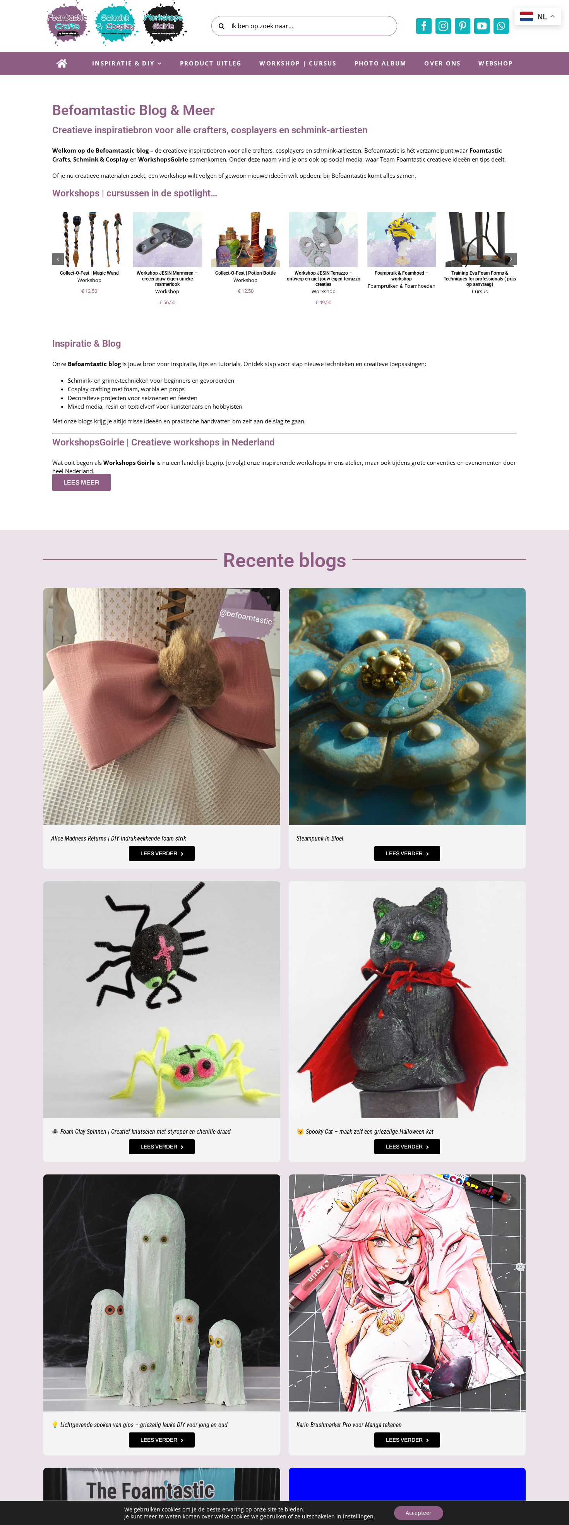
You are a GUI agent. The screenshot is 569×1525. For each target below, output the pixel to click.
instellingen (358, 1516)
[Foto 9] (161, 591)
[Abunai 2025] (161, 1470)
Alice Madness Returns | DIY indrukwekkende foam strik (118, 838)
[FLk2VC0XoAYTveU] (407, 1177)
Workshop (89, 280)
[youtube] (482, 26)
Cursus (480, 291)
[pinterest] (462, 26)
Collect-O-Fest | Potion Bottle (245, 273)
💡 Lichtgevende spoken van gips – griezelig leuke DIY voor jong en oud (139, 1425)
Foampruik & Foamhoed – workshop (401, 275)
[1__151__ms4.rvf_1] (407, 884)
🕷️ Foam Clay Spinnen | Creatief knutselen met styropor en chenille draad (141, 1131)
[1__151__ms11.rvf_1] (161, 884)
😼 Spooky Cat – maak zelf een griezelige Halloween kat (365, 1131)
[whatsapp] (501, 26)
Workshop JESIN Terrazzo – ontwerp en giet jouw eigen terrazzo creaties (323, 278)
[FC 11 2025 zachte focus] (407, 591)
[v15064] (161, 1177)
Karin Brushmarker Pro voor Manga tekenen (349, 1425)
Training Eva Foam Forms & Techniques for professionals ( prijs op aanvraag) (480, 278)
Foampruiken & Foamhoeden (401, 285)
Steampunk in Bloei (319, 838)
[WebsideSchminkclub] (407, 1470)
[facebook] (424, 26)
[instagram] (443, 26)
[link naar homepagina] (61, 63)
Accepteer (419, 1512)
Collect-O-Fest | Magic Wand (89, 273)
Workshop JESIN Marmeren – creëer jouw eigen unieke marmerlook (167, 278)
